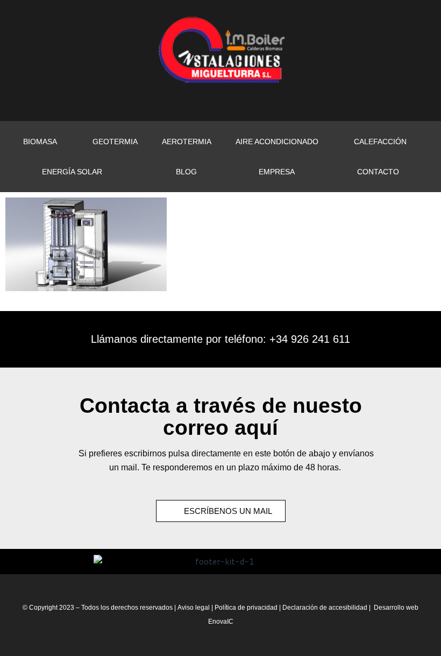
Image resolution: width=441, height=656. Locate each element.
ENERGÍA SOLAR (72, 171)
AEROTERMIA (186, 141)
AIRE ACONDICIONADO (277, 141)
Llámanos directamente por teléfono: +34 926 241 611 (220, 339)
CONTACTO (378, 171)
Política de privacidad (247, 607)
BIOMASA (40, 141)
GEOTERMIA (115, 141)
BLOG (186, 171)
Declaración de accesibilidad (324, 607)
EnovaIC (220, 621)
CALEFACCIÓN (380, 141)
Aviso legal (193, 607)
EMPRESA (277, 171)
